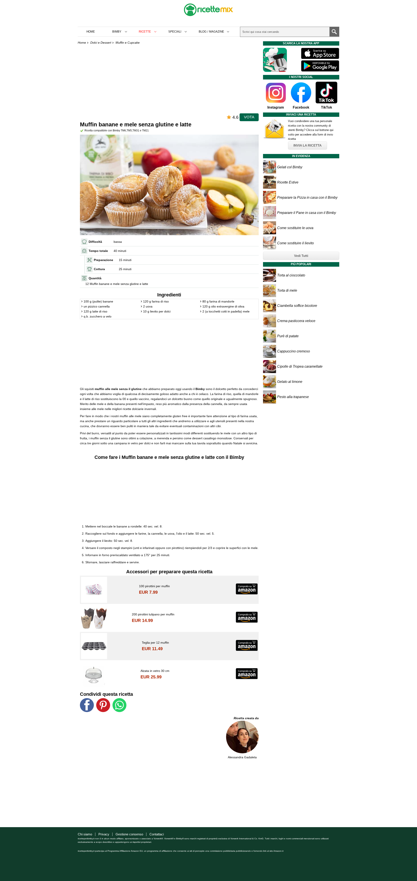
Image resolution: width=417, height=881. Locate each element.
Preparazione (103, 260)
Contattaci (156, 834)
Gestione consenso (129, 834)
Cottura (99, 269)
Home (90, 31)
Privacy (103, 834)
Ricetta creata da (246, 718)
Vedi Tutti (301, 256)
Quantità (95, 278)
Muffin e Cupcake (128, 42)
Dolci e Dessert (100, 42)
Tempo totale (98, 251)
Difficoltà (95, 241)
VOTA (249, 117)
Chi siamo (85, 834)
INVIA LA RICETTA (307, 145)
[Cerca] (334, 31)
